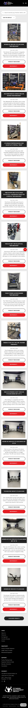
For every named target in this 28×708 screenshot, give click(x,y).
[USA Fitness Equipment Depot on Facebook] (2, 682)
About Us (3, 633)
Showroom (3, 635)
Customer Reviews (5, 639)
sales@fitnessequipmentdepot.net (9, 673)
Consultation (4, 666)
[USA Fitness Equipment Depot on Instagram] (4, 682)
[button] (23, 3)
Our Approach (4, 637)
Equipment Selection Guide (7, 662)
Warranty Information (6, 664)
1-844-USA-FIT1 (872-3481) (7, 675)
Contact (3, 641)
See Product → (14, 66)
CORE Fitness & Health (6, 650)
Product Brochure (14, 61)
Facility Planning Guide (6, 660)
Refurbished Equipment (6, 652)
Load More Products (14, 618)
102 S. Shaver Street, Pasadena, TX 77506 (6, 678)
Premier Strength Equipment (7, 648)
